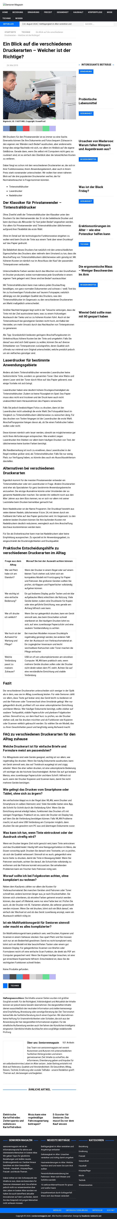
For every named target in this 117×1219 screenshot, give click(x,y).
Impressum (97, 1210)
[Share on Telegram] (59, 128)
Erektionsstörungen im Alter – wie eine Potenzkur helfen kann (94, 230)
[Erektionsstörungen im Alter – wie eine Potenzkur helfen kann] (96, 210)
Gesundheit (63, 12)
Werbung (57, 1210)
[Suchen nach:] (98, 24)
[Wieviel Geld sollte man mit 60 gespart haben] (96, 296)
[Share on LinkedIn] (19, 128)
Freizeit (48, 12)
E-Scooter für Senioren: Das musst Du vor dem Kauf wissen (63, 1119)
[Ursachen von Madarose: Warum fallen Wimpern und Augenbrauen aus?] (96, 124)
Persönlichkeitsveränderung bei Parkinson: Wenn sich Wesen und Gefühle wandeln (55, 1176)
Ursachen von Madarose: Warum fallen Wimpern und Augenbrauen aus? (96, 145)
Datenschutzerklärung (77, 1210)
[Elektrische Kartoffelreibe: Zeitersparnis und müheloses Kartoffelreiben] (14, 1103)
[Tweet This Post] (13, 128)
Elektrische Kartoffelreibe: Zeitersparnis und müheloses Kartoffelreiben (13, 1121)
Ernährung (33, 12)
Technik (6, 18)
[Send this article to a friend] (32, 128)
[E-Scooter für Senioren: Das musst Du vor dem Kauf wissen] (64, 1103)
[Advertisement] (96, 45)
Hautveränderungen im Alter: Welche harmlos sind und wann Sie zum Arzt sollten (57, 1165)
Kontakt (111, 1210)
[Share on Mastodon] (52, 128)
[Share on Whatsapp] (46, 128)
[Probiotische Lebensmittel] (96, 82)
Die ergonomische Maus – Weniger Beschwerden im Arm (96, 270)
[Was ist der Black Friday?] (96, 170)
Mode (109, 12)
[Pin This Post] (26, 128)
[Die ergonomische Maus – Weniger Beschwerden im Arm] (96, 252)
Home (5, 12)
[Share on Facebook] (6, 128)
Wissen (19, 18)
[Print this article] (39, 128)
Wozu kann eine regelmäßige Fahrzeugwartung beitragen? (38, 1119)
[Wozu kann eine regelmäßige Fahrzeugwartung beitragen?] (39, 1103)
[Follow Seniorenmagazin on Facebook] (8, 1078)
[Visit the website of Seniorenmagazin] (4, 1078)
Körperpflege (95, 12)
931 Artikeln (68, 1042)
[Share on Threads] (72, 128)
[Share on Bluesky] (65, 128)
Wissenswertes (85, 1185)
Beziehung (17, 12)
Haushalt (78, 12)
